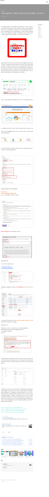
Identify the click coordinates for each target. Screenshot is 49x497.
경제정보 (39, 26)
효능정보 (39, 34)
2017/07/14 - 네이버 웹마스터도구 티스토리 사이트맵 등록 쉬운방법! (12, 412)
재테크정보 (39, 29)
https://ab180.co (4, 416)
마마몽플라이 (5, 464)
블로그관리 (4, 437)
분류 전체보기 (40, 24)
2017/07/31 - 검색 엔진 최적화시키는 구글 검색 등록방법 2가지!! (11, 407)
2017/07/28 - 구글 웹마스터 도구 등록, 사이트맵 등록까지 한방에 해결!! (13, 410)
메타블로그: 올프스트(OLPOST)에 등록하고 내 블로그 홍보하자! (13, 443)
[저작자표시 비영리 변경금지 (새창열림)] (12, 432)
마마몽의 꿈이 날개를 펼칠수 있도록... (8, 465)
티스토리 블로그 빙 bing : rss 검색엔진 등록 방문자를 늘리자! (12, 444)
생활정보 (39, 27)
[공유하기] (4, 432)
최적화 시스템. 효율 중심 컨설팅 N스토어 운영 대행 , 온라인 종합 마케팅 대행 (14, 426)
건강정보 (39, 32)
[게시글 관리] (5, 432)
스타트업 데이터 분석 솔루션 (7, 417)
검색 (45, 2)
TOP (47, 480)
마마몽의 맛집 (40, 35)
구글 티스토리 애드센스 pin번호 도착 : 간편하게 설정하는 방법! (12, 440)
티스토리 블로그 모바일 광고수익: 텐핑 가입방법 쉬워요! (11, 439)
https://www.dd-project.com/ (6, 423)
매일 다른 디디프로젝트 (6, 424)
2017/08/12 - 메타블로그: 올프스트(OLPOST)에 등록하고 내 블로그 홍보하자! (14, 409)
